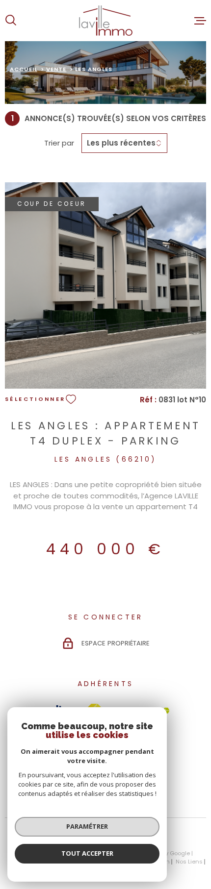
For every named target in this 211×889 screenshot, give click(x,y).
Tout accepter (87, 853)
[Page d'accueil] (106, 20)
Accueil (23, 69)
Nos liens (189, 861)
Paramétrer (87, 826)
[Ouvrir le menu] (200, 20)
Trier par (59, 143)
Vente (56, 69)
